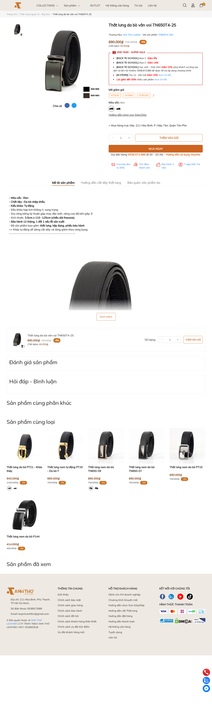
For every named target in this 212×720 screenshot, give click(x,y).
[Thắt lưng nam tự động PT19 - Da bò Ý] (65, 446)
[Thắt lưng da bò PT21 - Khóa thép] (24, 446)
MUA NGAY (156, 148)
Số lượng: (150, 339)
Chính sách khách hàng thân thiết (77, 621)
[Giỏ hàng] (201, 5)
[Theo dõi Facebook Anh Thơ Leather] (162, 596)
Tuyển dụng (115, 632)
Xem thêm (106, 316)
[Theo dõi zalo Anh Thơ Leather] (171, 596)
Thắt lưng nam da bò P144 (23, 536)
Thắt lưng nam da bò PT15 (186, 467)
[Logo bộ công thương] (182, 620)
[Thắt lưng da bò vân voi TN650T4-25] (65, 61)
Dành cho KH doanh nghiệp (124, 594)
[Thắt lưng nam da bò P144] (24, 515)
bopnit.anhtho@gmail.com (33, 613)
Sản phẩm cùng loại (31, 421)
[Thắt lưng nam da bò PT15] (187, 446)
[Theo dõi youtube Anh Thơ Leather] (180, 596)
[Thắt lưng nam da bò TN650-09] (106, 446)
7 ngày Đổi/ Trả (192, 164)
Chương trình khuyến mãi (123, 600)
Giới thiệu (63, 594)
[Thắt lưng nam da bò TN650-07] (147, 446)
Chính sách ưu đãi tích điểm (73, 626)
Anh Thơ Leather (132, 34)
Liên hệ (112, 637)
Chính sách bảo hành (70, 610)
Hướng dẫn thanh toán (121, 621)
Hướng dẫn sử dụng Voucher (183, 154)
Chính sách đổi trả (68, 616)
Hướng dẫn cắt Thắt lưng (122, 610)
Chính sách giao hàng (70, 605)
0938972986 (34, 608)
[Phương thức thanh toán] (182, 611)
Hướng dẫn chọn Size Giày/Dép (126, 605)
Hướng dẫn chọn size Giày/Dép (128, 114)
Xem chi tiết (165, 75)
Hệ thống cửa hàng (119, 626)
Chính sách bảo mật (69, 600)
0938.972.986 (137, 154)
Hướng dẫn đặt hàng (120, 616)
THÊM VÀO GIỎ (169, 137)
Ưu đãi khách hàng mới (71, 632)
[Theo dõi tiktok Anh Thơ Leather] (189, 596)
